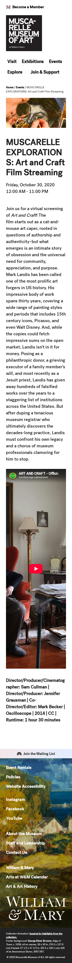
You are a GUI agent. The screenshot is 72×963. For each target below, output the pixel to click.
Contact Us (16, 852)
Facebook (15, 808)
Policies (13, 776)
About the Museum (24, 833)
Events (55, 61)
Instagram (15, 799)
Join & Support (45, 72)
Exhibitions (33, 61)
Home (9, 87)
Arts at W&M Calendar (27, 877)
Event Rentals (18, 767)
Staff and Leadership (25, 843)
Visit (12, 61)
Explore (14, 72)
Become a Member (28, 6)
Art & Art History (21, 886)
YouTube (14, 818)
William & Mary (20, 867)
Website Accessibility (25, 786)
